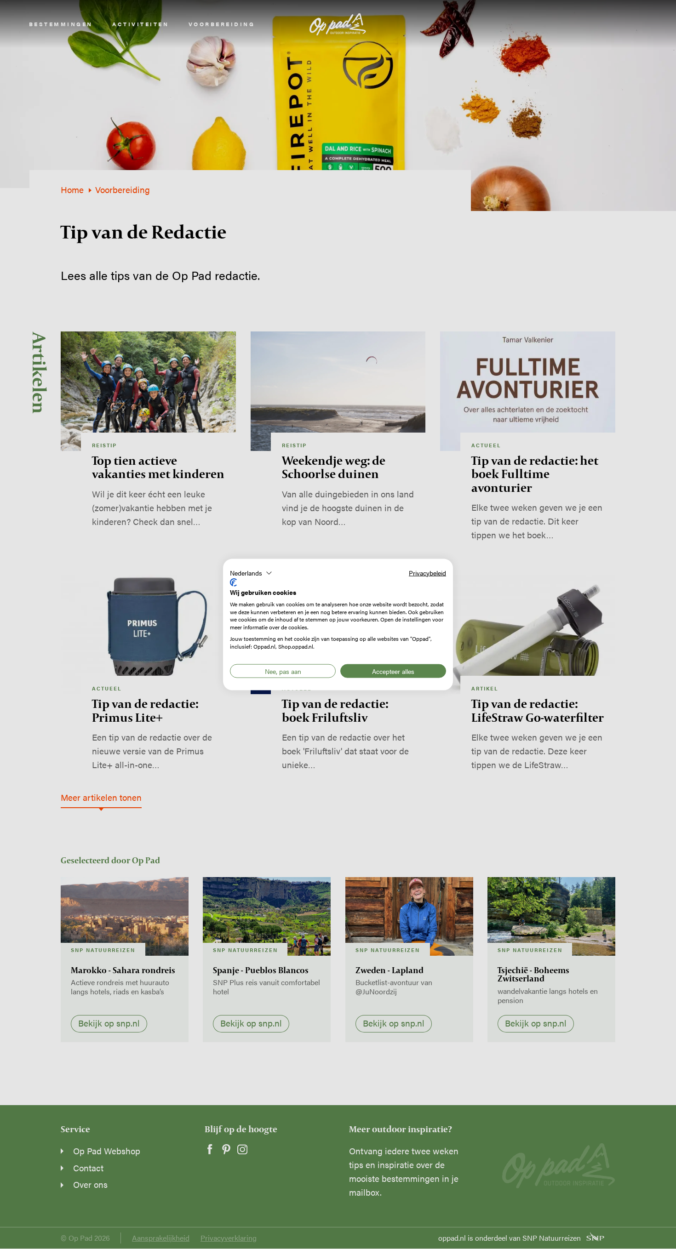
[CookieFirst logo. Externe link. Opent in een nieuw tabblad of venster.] (233, 582)
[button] (251, 572)
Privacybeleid (427, 572)
